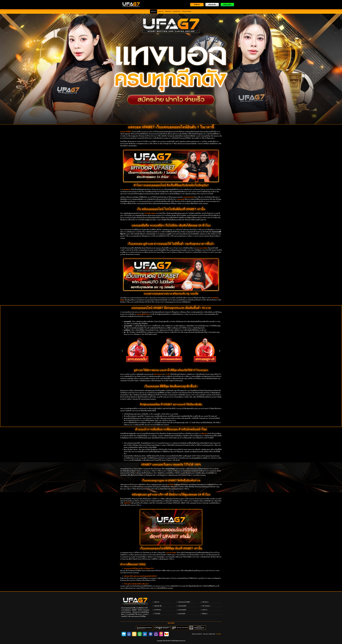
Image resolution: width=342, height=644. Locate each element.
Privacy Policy (186, 11)
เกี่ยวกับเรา (205, 602)
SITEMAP (218, 634)
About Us (168, 11)
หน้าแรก (153, 11)
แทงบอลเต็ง (181, 613)
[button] (122, 351)
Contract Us (176, 11)
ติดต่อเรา (205, 613)
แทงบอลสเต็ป (182, 606)
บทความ (160, 11)
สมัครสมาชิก (158, 606)
